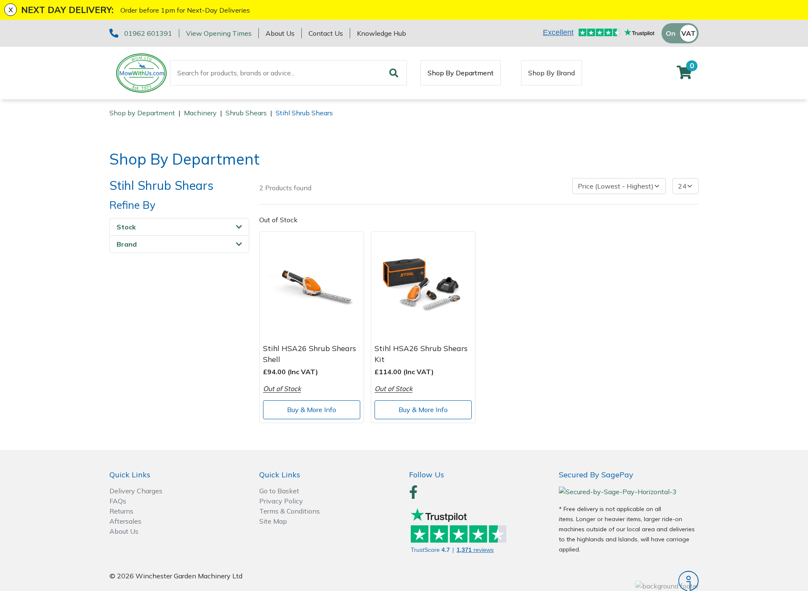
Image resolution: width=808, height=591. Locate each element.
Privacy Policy (281, 501)
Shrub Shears (246, 113)
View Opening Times (219, 33)
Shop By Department (461, 73)
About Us (280, 33)
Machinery (200, 113)
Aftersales (125, 521)
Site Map (273, 521)
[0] (684, 75)
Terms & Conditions (289, 511)
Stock (126, 227)
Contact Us (325, 33)
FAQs (117, 501)
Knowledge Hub (381, 33)
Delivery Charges (135, 491)
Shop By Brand (551, 73)
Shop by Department (142, 113)
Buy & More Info (311, 409)
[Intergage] (629, 581)
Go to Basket (279, 491)
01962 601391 (148, 33)
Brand (127, 244)
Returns (121, 511)
